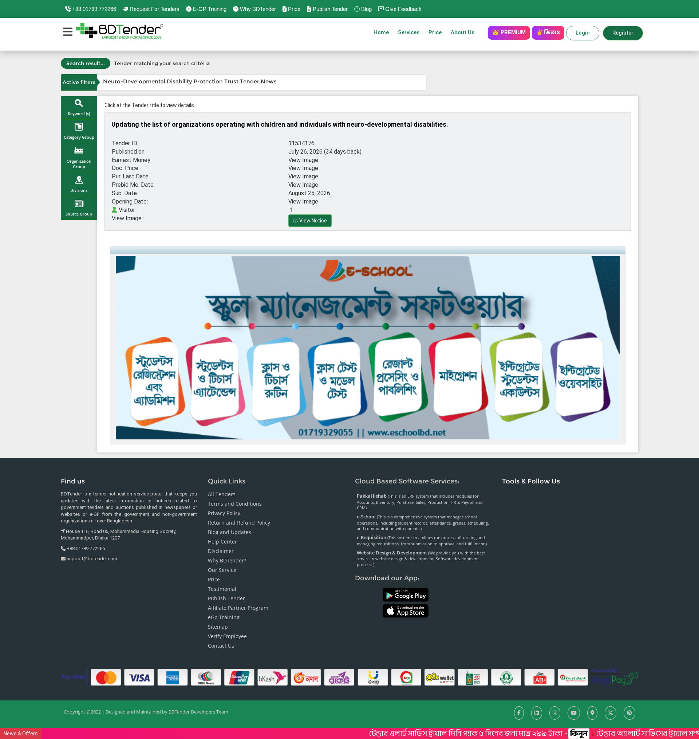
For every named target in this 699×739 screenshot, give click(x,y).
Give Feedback (403, 9)
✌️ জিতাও (548, 32)
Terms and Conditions (235, 503)
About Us (465, 32)
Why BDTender (257, 9)
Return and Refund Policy (239, 522)
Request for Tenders (153, 9)
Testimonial (222, 588)
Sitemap (218, 626)
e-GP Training (208, 9)
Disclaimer (221, 551)
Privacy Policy (224, 513)
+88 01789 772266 (93, 9)
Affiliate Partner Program (238, 607)
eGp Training (224, 617)
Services (408, 32)
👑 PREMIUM (509, 32)
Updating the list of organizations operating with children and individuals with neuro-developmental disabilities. (279, 124)
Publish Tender (329, 9)
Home (381, 32)
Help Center (222, 541)
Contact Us (221, 645)
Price (293, 9)
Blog (366, 9)
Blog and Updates (229, 532)
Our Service (222, 569)
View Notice (312, 221)
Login (583, 32)
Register (622, 32)
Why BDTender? (227, 560)
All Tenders (222, 494)
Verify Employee (227, 636)
